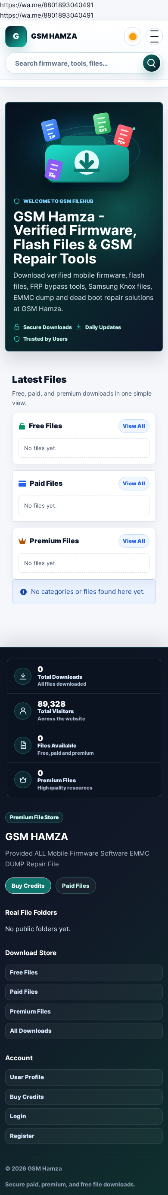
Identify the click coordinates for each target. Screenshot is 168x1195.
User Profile (27, 1077)
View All (134, 426)
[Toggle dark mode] (132, 36)
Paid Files (76, 885)
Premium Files (30, 1011)
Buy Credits (28, 885)
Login (18, 1116)
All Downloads (31, 1030)
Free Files (24, 972)
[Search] (151, 63)
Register (22, 1135)
